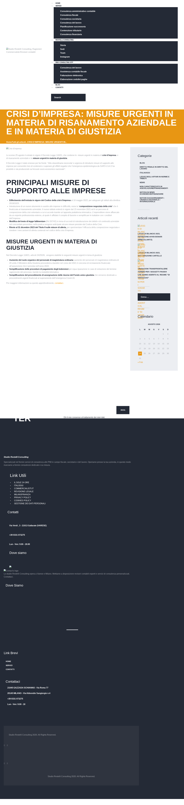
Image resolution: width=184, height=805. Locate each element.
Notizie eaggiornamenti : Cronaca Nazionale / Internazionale (152, 200)
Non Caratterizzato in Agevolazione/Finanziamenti (154, 187)
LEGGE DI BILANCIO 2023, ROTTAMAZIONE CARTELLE (150, 254)
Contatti (10, 669)
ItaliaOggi (145, 173)
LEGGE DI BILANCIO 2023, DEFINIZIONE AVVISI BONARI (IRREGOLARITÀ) (150, 237)
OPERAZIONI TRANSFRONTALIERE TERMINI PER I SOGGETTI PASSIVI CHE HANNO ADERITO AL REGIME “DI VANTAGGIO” (154, 273)
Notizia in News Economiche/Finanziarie (151, 193)
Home (9, 142)
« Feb (140, 362)
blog (142, 163)
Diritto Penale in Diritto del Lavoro (154, 168)
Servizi (9, 665)
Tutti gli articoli (19, 142)
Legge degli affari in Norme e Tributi (154, 177)
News (142, 182)
